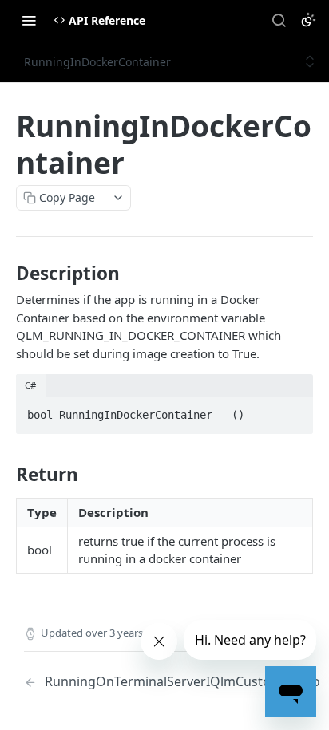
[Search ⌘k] (278, 20)
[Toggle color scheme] (308, 20)
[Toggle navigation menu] (29, 20)
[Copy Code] (294, 410)
